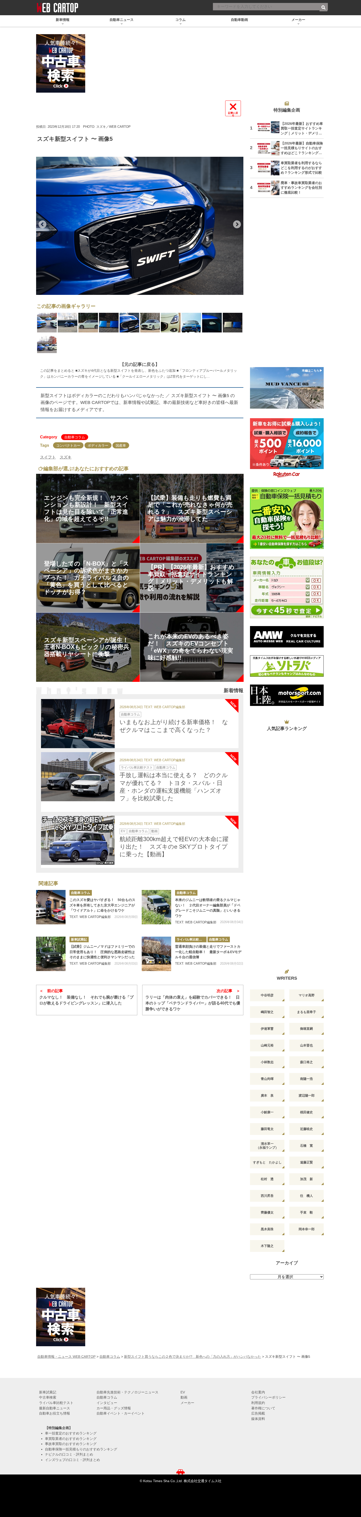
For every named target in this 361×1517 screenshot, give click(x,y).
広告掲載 (258, 1413)
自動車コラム (74, 437)
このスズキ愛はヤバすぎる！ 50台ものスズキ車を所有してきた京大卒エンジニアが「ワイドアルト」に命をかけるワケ (102, 905)
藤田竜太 (267, 1129)
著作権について (263, 1408)
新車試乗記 (79, 939)
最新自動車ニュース (54, 1408)
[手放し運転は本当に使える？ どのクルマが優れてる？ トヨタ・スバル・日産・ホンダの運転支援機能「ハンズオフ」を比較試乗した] (78, 776)
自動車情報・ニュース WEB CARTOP (66, 1357)
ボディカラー (98, 445)
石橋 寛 (306, 1145)
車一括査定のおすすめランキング (71, 1433)
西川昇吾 (267, 1196)
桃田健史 (306, 1112)
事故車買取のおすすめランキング (71, 1444)
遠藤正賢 (306, 1162)
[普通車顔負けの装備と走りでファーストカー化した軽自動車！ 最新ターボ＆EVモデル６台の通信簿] (156, 954)
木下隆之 (267, 1246)
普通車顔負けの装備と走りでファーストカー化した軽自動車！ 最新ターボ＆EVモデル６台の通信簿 (208, 952)
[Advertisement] (287, 285)
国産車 (121, 445)
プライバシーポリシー (268, 1397)
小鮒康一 (267, 1112)
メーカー (187, 1403)
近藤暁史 (306, 1129)
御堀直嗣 (306, 1028)
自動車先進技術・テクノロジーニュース (127, 1392)
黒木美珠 (267, 1229)
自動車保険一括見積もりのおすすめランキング (81, 1449)
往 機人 (306, 1196)
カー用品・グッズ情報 (114, 1408)
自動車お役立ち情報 (54, 1413)
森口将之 (306, 1062)
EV (123, 831)
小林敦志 (267, 1062)
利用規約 (258, 1403)
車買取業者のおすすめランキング (71, 1439)
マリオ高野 (307, 995)
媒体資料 (258, 1419)
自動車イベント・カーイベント (121, 1413)
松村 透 (267, 1179)
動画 (154, 831)
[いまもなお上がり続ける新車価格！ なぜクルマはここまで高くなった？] (78, 723)
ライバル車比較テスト (137, 767)
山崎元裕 (267, 1045)
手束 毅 (306, 1212)
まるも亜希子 (306, 1012)
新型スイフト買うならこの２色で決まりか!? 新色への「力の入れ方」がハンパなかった (192, 1357)
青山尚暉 (267, 1079)
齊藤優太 (267, 1212)
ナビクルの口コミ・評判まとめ (69, 1454)
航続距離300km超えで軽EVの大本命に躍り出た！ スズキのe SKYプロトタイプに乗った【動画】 (174, 847)
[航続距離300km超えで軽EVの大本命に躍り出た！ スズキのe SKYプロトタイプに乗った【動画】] (78, 840)
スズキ (65, 457)
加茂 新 (306, 1179)
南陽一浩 (306, 1079)
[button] (42, 224)
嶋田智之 (267, 1012)
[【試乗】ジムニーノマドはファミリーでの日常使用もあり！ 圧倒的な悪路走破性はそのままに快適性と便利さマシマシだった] (51, 954)
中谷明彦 (267, 995)
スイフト (48, 457)
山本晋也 (306, 1045)
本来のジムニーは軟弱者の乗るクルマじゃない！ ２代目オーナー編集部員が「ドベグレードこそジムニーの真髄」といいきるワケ (207, 908)
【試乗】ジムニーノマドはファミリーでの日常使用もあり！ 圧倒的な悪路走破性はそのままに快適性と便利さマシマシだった (102, 952)
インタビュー (107, 1403)
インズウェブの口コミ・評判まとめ (72, 1460)
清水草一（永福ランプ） (267, 1145)
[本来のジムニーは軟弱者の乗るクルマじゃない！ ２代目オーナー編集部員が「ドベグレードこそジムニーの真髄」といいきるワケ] (156, 907)
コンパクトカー (68, 445)
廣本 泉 (267, 1095)
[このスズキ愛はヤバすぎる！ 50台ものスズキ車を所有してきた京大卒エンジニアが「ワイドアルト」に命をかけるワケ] (51, 907)
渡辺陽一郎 (307, 1095)
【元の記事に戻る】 (140, 364)
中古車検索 (47, 1397)
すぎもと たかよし (267, 1162)
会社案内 (258, 1392)
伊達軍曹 (267, 1028)
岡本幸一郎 (307, 1229)
